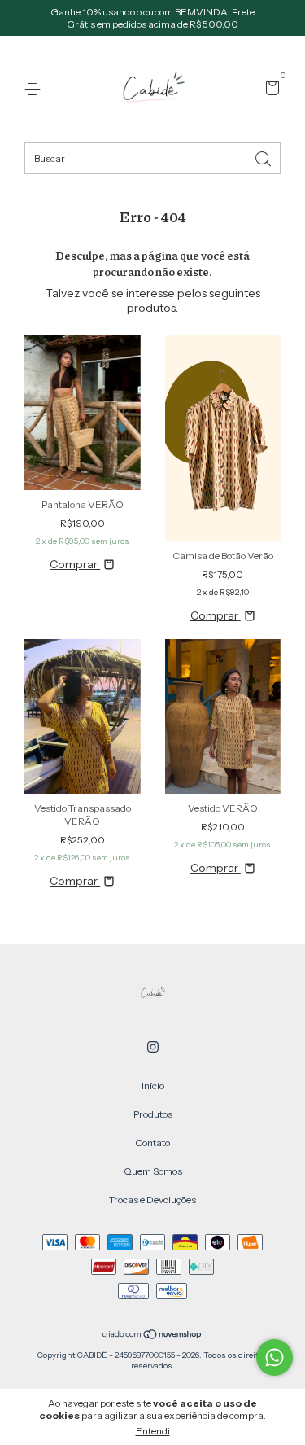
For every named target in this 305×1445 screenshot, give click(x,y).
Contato (152, 1142)
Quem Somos (153, 1171)
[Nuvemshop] (152, 1336)
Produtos (152, 1114)
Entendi (153, 1431)
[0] (270, 90)
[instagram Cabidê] (152, 1046)
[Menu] (35, 89)
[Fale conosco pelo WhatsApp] (274, 1357)
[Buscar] (264, 157)
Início (153, 1085)
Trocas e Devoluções (152, 1199)
